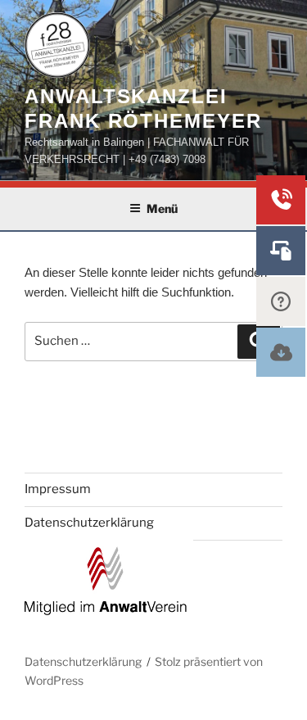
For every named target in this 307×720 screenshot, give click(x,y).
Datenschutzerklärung (89, 522)
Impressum (58, 489)
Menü (162, 208)
